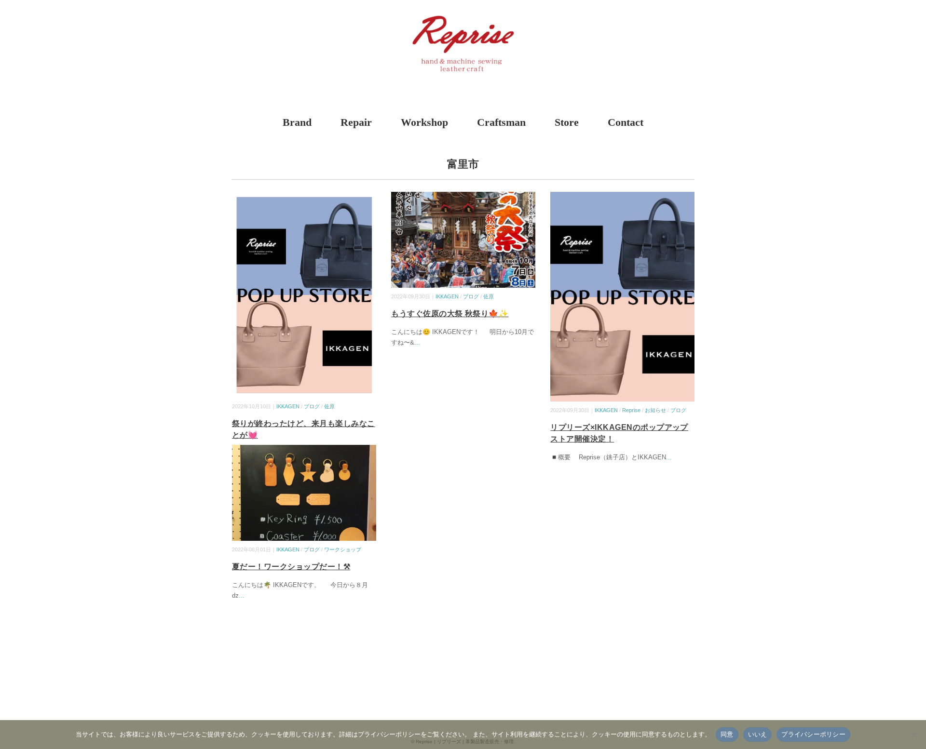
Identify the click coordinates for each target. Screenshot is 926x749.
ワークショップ (342, 549)
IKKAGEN (288, 406)
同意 (727, 734)
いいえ (757, 734)
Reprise (631, 410)
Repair (356, 122)
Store (567, 122)
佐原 (329, 406)
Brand (297, 122)
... (417, 342)
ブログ (312, 406)
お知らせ (655, 410)
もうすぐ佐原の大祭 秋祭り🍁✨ (449, 313)
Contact (625, 122)
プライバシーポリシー (813, 734)
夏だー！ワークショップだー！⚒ (291, 566)
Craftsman (501, 122)
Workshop (424, 122)
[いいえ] (914, 734)
